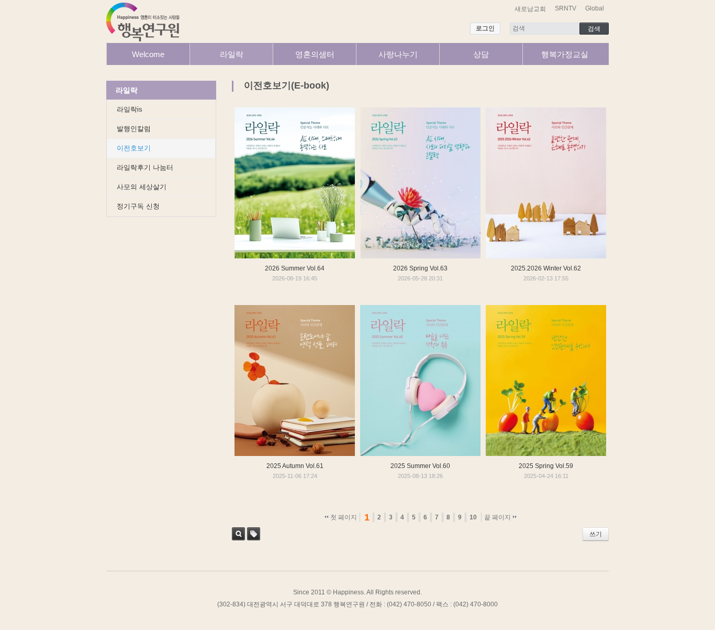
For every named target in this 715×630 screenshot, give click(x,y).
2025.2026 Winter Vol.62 (546, 268)
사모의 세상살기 (141, 187)
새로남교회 (530, 9)
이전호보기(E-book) (286, 85)
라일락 (231, 54)
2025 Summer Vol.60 (420, 466)
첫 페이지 (343, 517)
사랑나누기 (398, 54)
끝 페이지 (498, 517)
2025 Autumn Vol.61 (294, 466)
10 (473, 517)
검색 (238, 533)
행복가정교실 (564, 54)
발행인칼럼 (134, 129)
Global (594, 8)
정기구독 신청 (138, 206)
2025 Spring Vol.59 (546, 466)
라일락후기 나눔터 (145, 167)
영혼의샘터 (314, 54)
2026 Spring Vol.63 (420, 268)
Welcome (148, 54)
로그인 (485, 28)
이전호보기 (134, 148)
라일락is (129, 109)
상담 (481, 54)
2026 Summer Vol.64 (295, 268)
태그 (253, 533)
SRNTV (565, 8)
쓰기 (595, 534)
